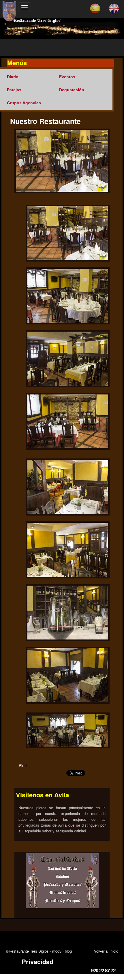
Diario (12, 76)
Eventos (67, 76)
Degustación (71, 89)
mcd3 (56, 951)
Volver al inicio (106, 951)
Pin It (23, 765)
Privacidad (37, 961)
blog (68, 951)
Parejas (14, 89)
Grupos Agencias (24, 102)
